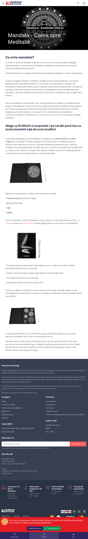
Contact (5, 418)
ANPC (48, 428)
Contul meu (6, 516)
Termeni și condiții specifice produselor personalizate (65, 415)
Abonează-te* (78, 444)
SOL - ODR (49, 432)
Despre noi (5, 411)
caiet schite (28, 223)
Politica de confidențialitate (12, 408)
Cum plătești (50, 405)
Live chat (16, 516)
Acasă (4, 401)
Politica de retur (52, 411)
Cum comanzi (51, 401)
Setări (35, 528)
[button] (27, 174)
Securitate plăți (7, 415)
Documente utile (8, 432)
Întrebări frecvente (53, 425)
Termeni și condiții (8, 405)
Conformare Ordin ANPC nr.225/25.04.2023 (18, 428)
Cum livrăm (50, 408)
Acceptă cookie (53, 528)
